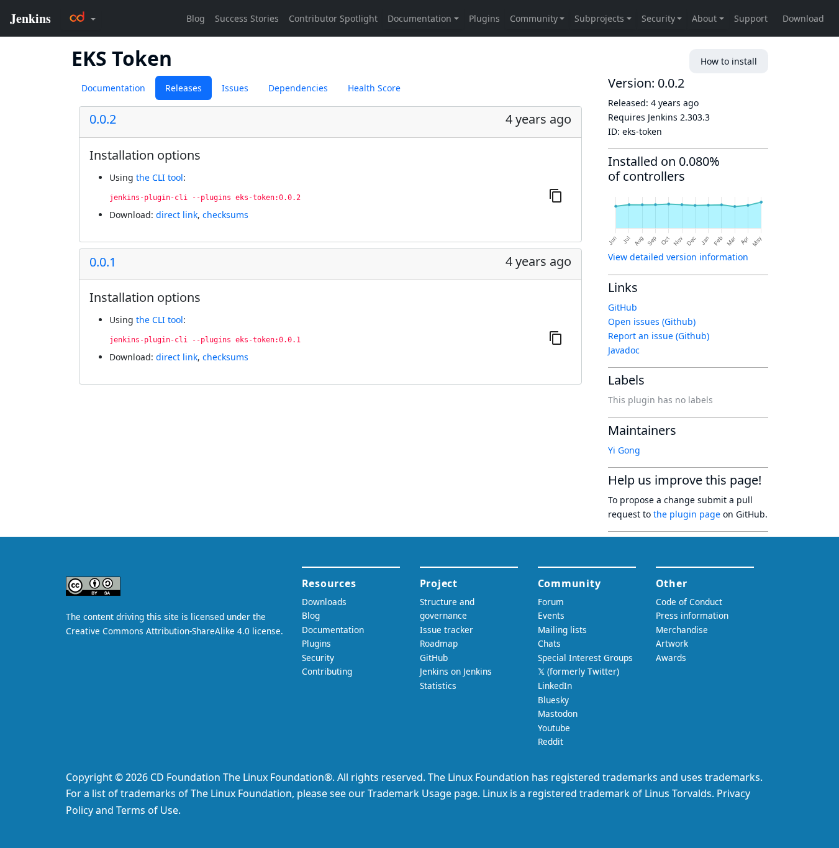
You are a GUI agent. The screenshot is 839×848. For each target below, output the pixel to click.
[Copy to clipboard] (555, 195)
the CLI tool (159, 177)
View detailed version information (678, 257)
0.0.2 (102, 119)
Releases (183, 88)
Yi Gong (624, 450)
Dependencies (298, 88)
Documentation (113, 88)
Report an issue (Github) (658, 336)
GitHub (622, 307)
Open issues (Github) (652, 321)
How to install (729, 61)
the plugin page (686, 514)
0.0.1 (102, 262)
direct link (176, 215)
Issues (235, 88)
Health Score (374, 88)
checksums (225, 215)
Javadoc (624, 350)
